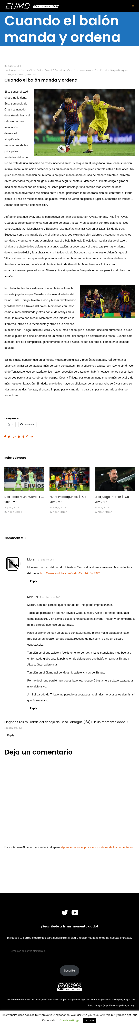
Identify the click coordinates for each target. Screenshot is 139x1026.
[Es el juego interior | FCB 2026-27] (115, 479)
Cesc (47, 70)
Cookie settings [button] (69, 1020)
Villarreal (31, 74)
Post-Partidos (102, 70)
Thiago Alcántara (15, 74)
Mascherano (87, 70)
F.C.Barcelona (58, 70)
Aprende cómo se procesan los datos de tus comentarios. (97, 847)
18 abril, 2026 (102, 507)
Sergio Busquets (119, 70)
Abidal (9, 70)
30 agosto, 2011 (12, 66)
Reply (33, 581)
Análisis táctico (35, 70)
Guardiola (72, 70)
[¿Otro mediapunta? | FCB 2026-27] (69, 479)
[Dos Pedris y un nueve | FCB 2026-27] (24, 479)
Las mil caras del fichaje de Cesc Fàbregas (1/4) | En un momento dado (72, 722)
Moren (31, 559)
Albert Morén (15, 512)
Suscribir (69, 970)
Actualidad (20, 70)
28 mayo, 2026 (57, 507)
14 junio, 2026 (11, 507)
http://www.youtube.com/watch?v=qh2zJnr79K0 (70, 573)
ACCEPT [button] (89, 1020)
